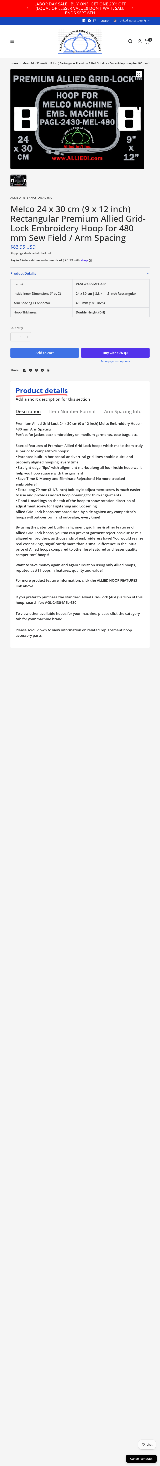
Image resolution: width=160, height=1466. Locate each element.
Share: (15, 370)
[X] (89, 20)
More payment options (115, 361)
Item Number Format (72, 411)
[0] (146, 41)
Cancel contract (141, 1459)
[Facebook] (84, 20)
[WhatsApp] (42, 370)
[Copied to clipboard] (48, 370)
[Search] (130, 41)
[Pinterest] (36, 370)
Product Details (23, 273)
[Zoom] (139, 74)
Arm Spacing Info (122, 411)
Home (14, 63)
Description (28, 411)
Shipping (16, 253)
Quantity (16, 328)
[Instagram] (95, 20)
